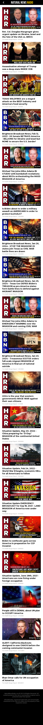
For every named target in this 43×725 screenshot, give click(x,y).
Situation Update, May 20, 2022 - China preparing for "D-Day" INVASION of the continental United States (20, 435)
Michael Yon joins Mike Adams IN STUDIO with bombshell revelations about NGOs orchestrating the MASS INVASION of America (21, 175)
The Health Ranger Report (9, 39)
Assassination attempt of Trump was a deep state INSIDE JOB (19, 67)
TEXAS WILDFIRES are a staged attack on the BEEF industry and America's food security (19, 101)
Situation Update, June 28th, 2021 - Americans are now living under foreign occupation (20, 578)
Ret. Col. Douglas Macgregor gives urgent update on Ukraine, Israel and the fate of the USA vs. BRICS (21, 34)
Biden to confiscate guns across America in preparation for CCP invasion (19, 543)
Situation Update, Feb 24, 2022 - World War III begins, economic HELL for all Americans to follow (21, 471)
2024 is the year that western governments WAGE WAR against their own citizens (20, 399)
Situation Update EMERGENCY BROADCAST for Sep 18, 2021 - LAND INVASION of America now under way (21, 507)
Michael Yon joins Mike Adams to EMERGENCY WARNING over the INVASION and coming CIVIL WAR (19, 324)
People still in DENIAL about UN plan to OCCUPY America (21, 611)
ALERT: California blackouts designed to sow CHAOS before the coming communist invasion (21, 645)
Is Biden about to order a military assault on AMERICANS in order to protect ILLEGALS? (20, 211)
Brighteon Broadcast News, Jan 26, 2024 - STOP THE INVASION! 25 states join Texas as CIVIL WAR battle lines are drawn (20, 247)
